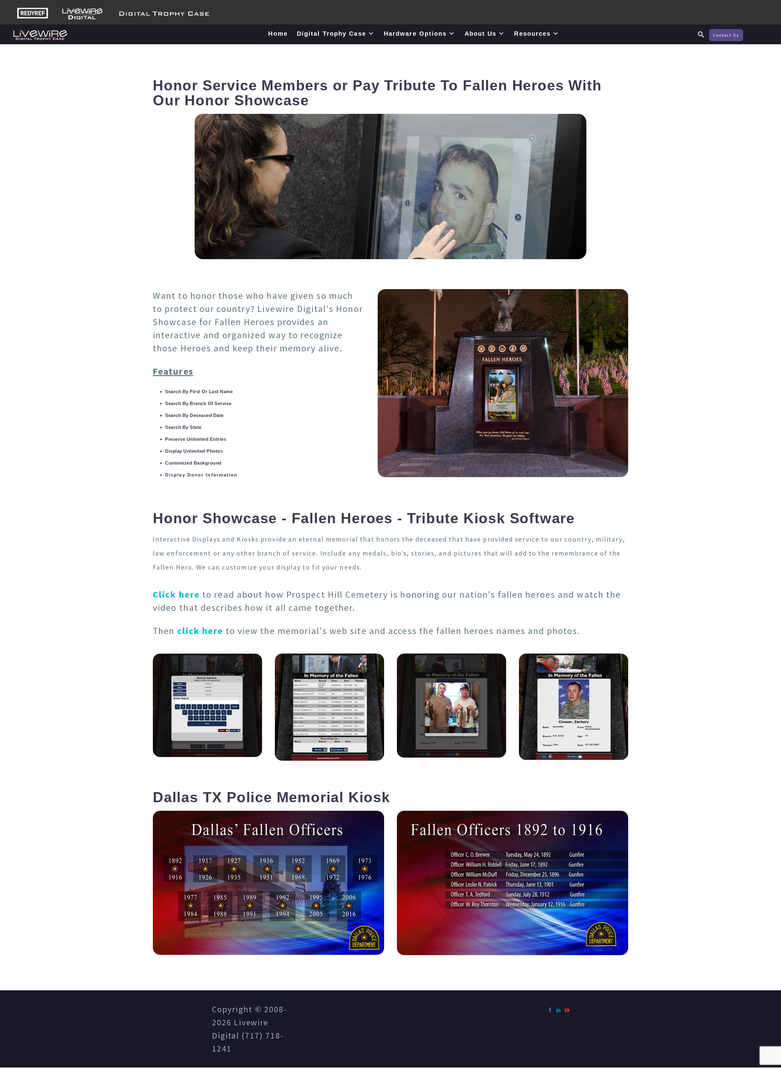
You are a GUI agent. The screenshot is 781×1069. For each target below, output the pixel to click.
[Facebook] (550, 1010)
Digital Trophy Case (331, 33)
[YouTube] (567, 1010)
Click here (176, 594)
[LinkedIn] (558, 1010)
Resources (532, 33)
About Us (481, 33)
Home (277, 33)
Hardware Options (415, 33)
